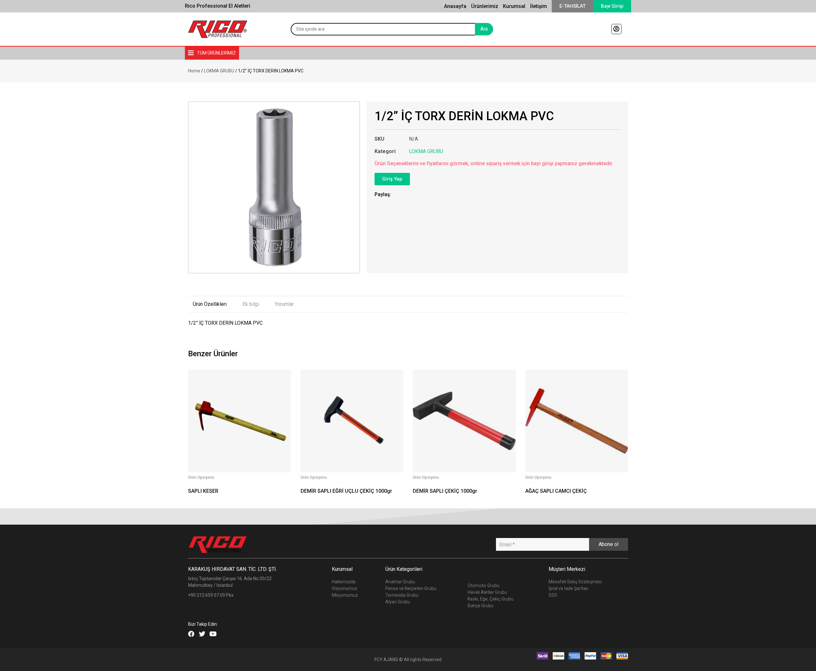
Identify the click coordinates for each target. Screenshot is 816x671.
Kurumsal (514, 6)
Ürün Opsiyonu (201, 477)
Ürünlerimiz (484, 6)
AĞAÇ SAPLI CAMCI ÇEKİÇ (556, 491)
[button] (572, 6)
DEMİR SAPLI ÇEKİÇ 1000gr (445, 491)
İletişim (538, 6)
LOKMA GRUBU (219, 70)
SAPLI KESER (203, 491)
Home (194, 70)
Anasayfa (455, 6)
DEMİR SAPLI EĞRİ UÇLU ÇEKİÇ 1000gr (346, 491)
